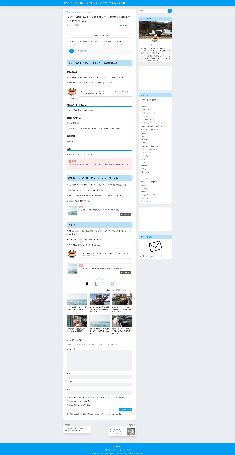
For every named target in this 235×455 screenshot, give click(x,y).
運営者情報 (107, 450)
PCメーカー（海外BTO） (150, 130)
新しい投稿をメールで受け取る (80, 405)
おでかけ (129, 290)
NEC (143, 185)
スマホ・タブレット (149, 123)
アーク (144, 169)
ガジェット (145, 116)
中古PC (144, 106)
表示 (84, 51)
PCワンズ (145, 172)
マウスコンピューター (149, 149)
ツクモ (144, 159)
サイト (69, 389)
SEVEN (144, 165)
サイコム (145, 162)
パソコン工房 (146, 153)
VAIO (144, 191)
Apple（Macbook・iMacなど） (152, 126)
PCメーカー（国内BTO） (150, 146)
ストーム (145, 175)
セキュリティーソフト (149, 113)
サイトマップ (126, 450)
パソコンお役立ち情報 (148, 100)
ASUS (144, 143)
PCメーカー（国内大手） (149, 182)
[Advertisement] (153, 77)
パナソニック (146, 198)
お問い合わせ (117, 450)
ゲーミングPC (147, 109)
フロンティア (146, 178)
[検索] (170, 11)
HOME (118, 446)
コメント (71, 349)
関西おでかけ (120, 290)
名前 (69, 373)
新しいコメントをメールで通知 (80, 401)
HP (143, 136)
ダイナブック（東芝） (149, 195)
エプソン (145, 201)
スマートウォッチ (148, 119)
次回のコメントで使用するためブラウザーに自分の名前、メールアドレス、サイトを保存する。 (99, 397)
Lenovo (144, 139)
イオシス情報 (146, 103)
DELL (144, 133)
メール (70, 381)
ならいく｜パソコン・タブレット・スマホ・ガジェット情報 (94, 2)
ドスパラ (145, 156)
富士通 (144, 188)
